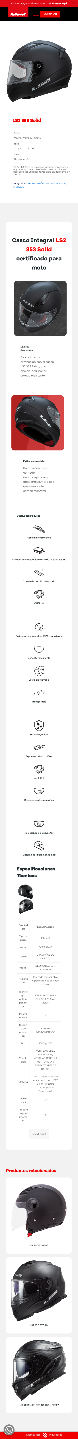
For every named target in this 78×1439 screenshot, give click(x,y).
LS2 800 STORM (39, 1325)
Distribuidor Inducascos (44, 1435)
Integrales (18, 187)
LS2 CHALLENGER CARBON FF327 (39, 1405)
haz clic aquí (62, 3)
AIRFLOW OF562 (39, 1245)
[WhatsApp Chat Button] (9, 1429)
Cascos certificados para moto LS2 (46, 183)
